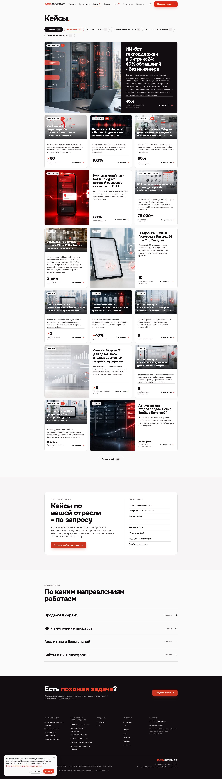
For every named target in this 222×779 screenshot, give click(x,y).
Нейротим (100, 726)
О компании (128, 4)
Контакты (140, 4)
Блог (117, 4)
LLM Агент (100, 722)
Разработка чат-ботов (79, 738)
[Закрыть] (54, 757)
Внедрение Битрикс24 (79, 735)
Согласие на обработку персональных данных (84, 766)
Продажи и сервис (96, 29)
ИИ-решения (73, 29)
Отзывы (107, 4)
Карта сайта (107, 766)
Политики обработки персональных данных (24, 766)
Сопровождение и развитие (81, 742)
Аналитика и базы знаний (158, 29)
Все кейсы (53, 29)
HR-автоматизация (51, 729)
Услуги (71, 4)
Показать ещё (110, 459)
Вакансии (126, 737)
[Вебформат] (54, 4)
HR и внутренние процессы (126, 29)
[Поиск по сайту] (150, 4)
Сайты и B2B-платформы (59, 35)
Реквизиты (127, 745)
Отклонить (35, 771)
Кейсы (96, 4)
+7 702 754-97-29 (157, 721)
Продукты (83, 4)
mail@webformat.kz (156, 725)
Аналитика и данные (52, 739)
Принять (48, 771)
